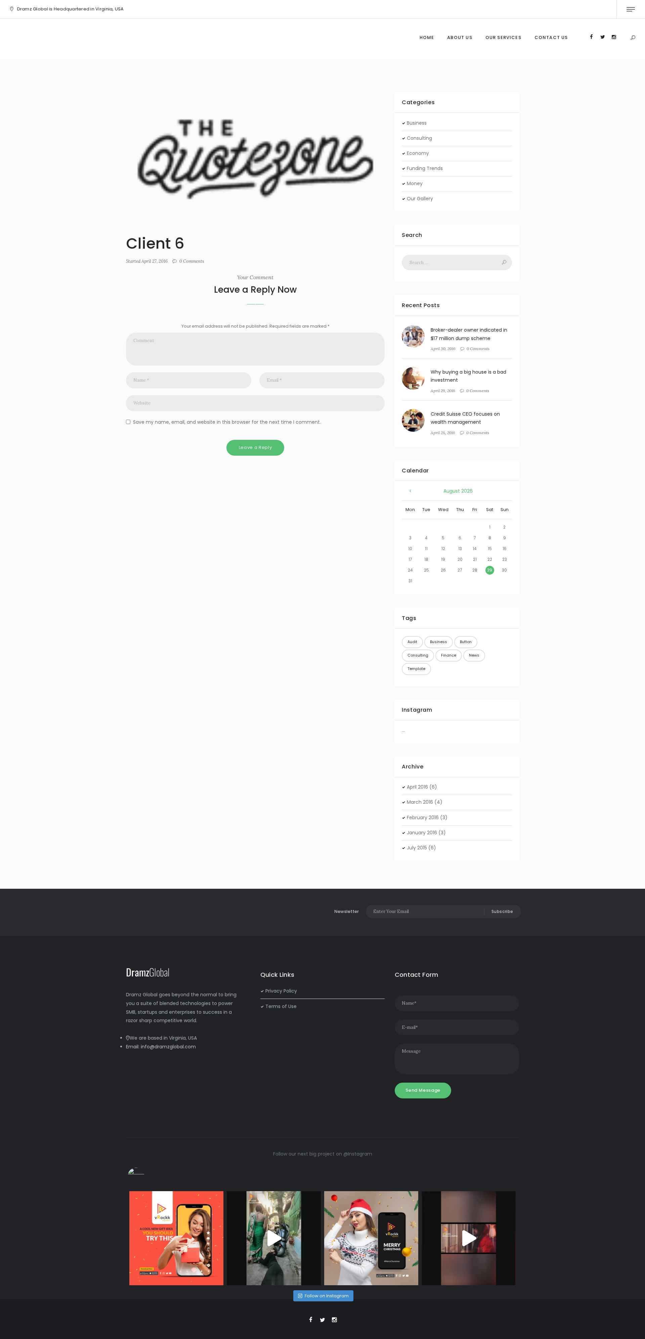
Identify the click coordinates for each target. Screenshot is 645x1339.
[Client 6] (255, 158)
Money (415, 183)
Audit (412, 641)
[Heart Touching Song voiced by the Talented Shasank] (469, 1238)
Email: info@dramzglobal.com (161, 1046)
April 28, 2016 (443, 432)
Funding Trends (425, 168)
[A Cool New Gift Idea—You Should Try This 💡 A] (176, 1238)
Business (417, 123)
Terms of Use (281, 1006)
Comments (191, 261)
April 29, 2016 (443, 390)
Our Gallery (420, 198)
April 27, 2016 (154, 261)
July (417, 847)
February (423, 817)
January (422, 832)
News (474, 655)
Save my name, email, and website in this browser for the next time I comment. (227, 422)
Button (466, 641)
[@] (146, 1176)
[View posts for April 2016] (410, 491)
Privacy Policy (281, 991)
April (417, 787)
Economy (418, 153)
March (420, 802)
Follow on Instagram (327, 1296)
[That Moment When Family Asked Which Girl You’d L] (274, 1238)
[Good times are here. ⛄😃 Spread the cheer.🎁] (371, 1238)
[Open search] (633, 38)
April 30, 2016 (443, 348)
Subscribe (502, 911)
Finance (448, 655)
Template (416, 668)
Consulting (419, 138)
